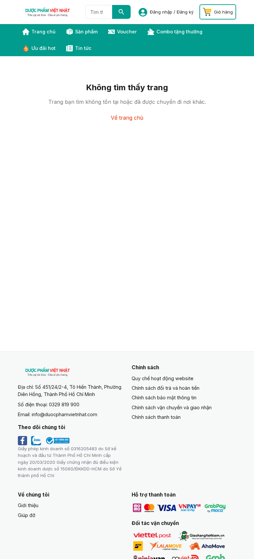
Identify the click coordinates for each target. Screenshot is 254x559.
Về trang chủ (127, 117)
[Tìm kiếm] (121, 12)
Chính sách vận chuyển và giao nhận (172, 407)
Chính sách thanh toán (156, 417)
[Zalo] (36, 440)
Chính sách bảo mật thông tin (164, 397)
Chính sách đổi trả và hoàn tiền (165, 388)
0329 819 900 (64, 404)
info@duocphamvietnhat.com (64, 414)
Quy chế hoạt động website (162, 378)
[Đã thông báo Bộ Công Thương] (57, 440)
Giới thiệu (28, 505)
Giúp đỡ (26, 515)
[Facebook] (22, 440)
